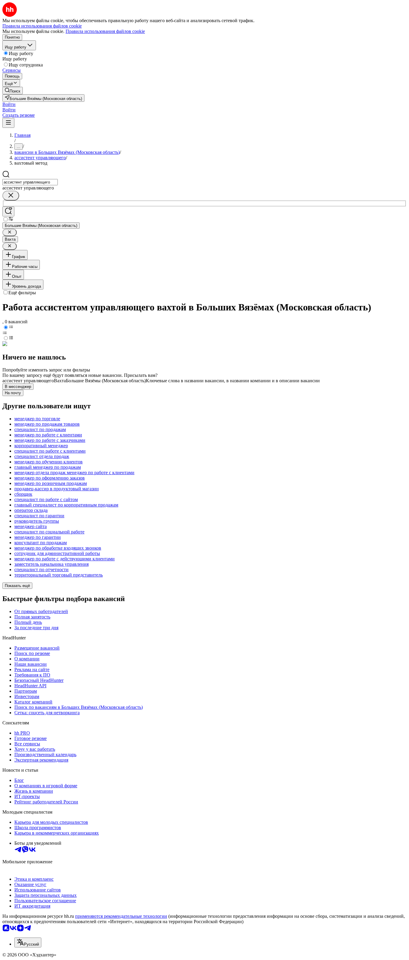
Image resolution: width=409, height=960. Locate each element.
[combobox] (30, 182)
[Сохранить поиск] (8, 211)
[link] (12, 90)
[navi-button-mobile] (8, 123)
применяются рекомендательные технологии (121, 916)
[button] (9, 104)
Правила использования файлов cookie (105, 31)
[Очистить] (10, 196)
